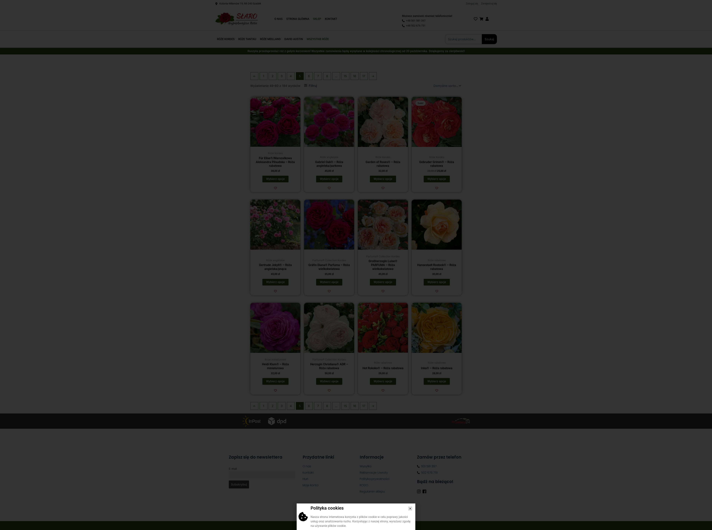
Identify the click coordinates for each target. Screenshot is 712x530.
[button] (410, 508)
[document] (356, 265)
